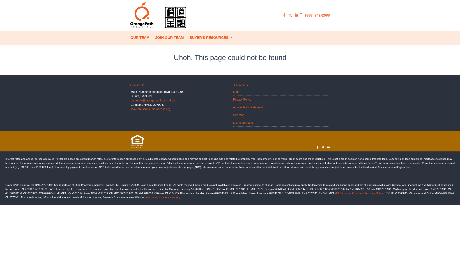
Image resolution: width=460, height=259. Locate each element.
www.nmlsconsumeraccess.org (150, 109)
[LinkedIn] (296, 15)
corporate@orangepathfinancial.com (154, 100)
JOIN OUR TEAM (169, 38)
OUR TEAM (140, 38)
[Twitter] (290, 15)
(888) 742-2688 (317, 15)
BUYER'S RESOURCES (209, 38)
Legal (236, 91)
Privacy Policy (242, 99)
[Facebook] (284, 15)
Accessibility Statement (248, 107)
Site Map (238, 115)
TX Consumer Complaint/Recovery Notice (359, 193)
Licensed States (243, 122)
